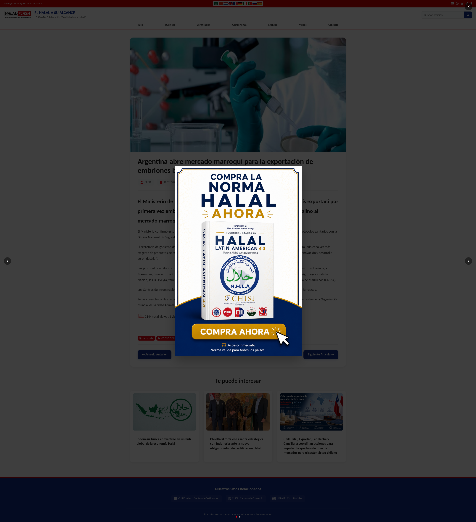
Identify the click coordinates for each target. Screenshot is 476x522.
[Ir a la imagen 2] (239, 517)
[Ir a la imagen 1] (236, 517)
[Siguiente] (468, 261)
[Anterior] (7, 261)
